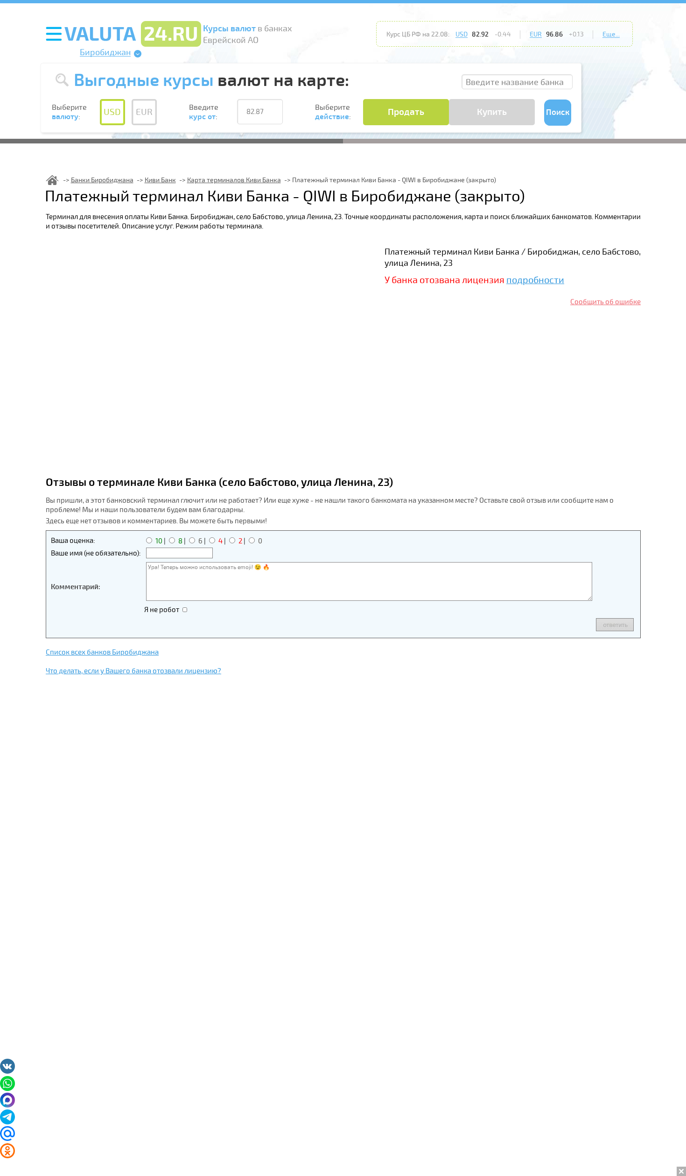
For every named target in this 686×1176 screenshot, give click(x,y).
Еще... (611, 34)
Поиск (557, 112)
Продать (406, 112)
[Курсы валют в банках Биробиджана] (52, 180)
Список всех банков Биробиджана (102, 652)
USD (461, 34)
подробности (535, 280)
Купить (492, 112)
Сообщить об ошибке (605, 302)
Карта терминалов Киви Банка (234, 180)
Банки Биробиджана (102, 180)
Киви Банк (160, 180)
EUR (536, 34)
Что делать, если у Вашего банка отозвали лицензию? (133, 671)
